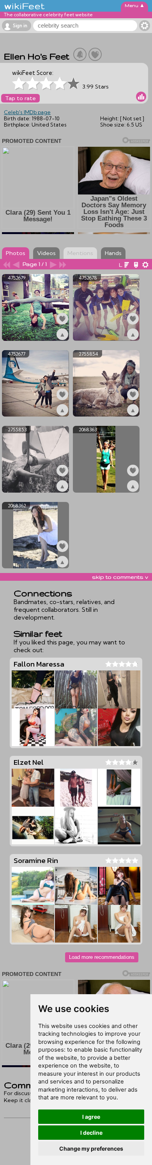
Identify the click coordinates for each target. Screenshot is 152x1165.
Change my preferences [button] (91, 1148)
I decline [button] (91, 1132)
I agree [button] (91, 1116)
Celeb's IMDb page (27, 112)
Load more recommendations (101, 957)
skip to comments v (120, 577)
